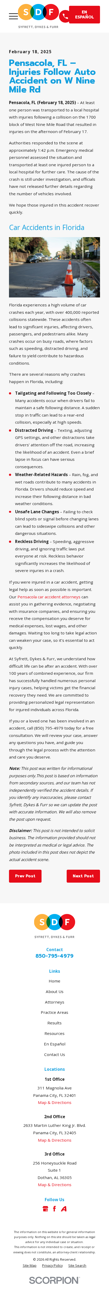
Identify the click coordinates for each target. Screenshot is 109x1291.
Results (54, 1022)
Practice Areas (54, 1012)
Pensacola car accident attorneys (48, 596)
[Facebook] (54, 1208)
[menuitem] (30, 1266)
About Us (54, 991)
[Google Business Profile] (45, 1208)
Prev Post (25, 876)
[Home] (38, 16)
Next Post (83, 876)
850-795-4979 (54, 956)
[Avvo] (63, 1208)
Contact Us (54, 1054)
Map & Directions (54, 1102)
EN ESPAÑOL (84, 14)
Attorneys (54, 1002)
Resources (54, 1033)
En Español (54, 1044)
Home (54, 981)
